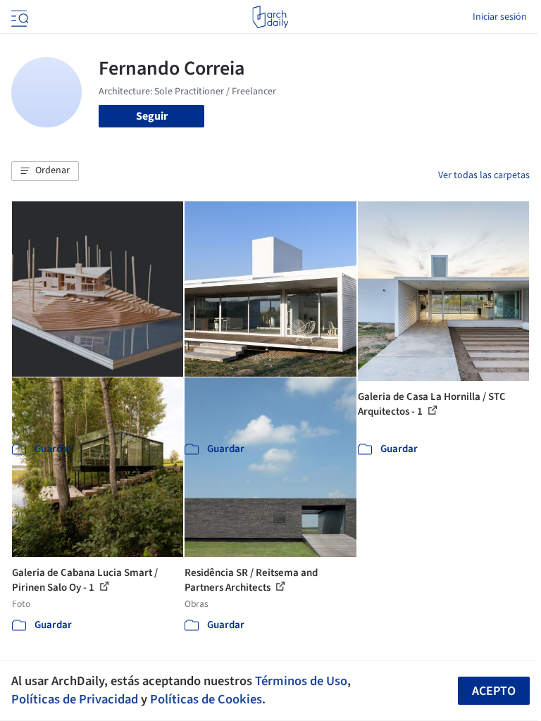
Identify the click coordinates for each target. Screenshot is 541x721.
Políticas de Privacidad (74, 699)
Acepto (494, 691)
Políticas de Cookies (206, 699)
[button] (45, 171)
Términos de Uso (301, 681)
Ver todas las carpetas (484, 175)
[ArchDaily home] (270, 17)
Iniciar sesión (500, 17)
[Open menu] (18, 17)
